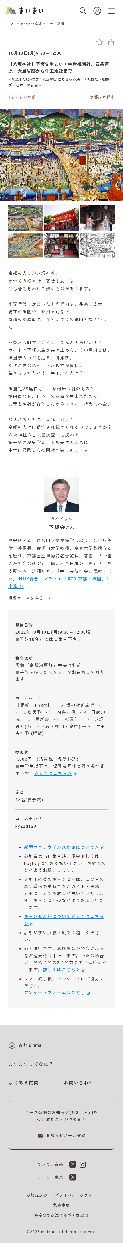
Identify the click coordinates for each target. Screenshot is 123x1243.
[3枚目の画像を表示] (97, 218)
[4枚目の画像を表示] (25, 246)
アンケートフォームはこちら (55, 992)
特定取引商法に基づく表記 (59, 1215)
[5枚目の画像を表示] (61, 246)
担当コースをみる (26, 598)
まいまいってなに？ (31, 1064)
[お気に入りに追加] (99, 42)
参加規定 (35, 1195)
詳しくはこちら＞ (53, 773)
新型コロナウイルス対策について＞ (62, 847)
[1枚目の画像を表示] (25, 218)
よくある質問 (24, 1082)
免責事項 (61, 1205)
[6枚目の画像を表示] (97, 246)
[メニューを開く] (111, 11)
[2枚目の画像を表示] (61, 218)
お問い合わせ (79, 1082)
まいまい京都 (31, 24)
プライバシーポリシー (75, 1195)
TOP (12, 24)
